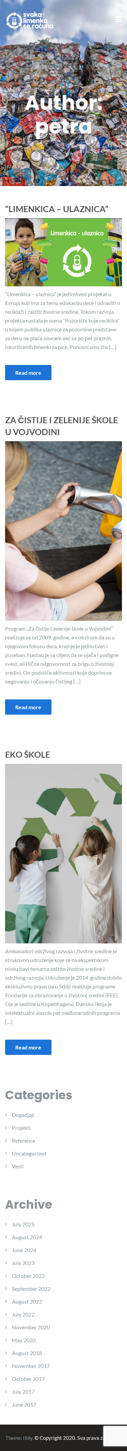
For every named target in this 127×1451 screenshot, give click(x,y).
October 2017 (28, 1378)
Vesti (18, 1166)
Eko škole (27, 754)
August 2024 (27, 1237)
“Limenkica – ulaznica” (56, 209)
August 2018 (27, 1353)
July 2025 (23, 1224)
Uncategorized (29, 1153)
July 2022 (23, 1314)
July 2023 (23, 1263)
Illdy (28, 1438)
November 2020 (31, 1327)
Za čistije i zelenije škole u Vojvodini (61, 426)
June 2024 (24, 1250)
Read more (28, 372)
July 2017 (23, 1391)
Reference (23, 1140)
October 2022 (28, 1275)
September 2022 (31, 1288)
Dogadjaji (23, 1114)
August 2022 (27, 1301)
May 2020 (24, 1340)
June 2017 (24, 1404)
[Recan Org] (30, 19)
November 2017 (31, 1366)
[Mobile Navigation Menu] (118, 20)
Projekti (21, 1127)
